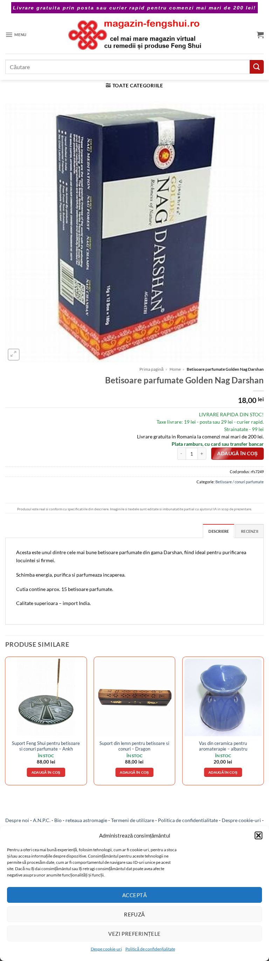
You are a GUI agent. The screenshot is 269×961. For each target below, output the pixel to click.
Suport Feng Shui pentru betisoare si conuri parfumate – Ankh (46, 746)
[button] (258, 835)
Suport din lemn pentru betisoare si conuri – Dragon (134, 746)
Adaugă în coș (237, 453)
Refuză (134, 914)
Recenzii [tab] (249, 531)
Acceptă (134, 895)
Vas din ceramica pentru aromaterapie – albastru (223, 746)
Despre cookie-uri (241, 820)
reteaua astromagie (86, 820)
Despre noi (17, 820)
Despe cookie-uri (106, 949)
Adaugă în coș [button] (46, 772)
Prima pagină (151, 369)
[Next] (263, 723)
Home (175, 369)
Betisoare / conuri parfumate (239, 481)
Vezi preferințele (134, 933)
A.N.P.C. (41, 820)
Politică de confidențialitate (150, 949)
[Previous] (5, 723)
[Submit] (257, 67)
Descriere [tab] (218, 531)
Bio (58, 820)
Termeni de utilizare (132, 820)
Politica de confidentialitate (188, 820)
